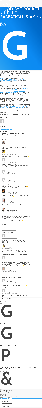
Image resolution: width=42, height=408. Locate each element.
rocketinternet (23, 114)
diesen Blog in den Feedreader (10, 106)
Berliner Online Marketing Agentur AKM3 (14, 89)
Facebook (2, 397)
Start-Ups (4, 405)
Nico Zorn (8, 201)
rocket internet (15, 114)
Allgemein (3, 23)
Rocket (2, 78)
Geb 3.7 (3, 323)
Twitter (6, 397)
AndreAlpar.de (5, 406)
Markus (7, 228)
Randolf (7, 153)
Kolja (7, 292)
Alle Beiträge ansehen (7, 129)
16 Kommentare (3, 25)
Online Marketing (6, 4)
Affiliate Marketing (7, 6)
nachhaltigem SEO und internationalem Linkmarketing (12, 91)
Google (9, 397)
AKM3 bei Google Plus (6, 108)
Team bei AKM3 (19, 103)
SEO (3, 5)
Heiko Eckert (9, 236)
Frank (7, 247)
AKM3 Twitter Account (17, 107)
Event (3, 404)
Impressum (18, 396)
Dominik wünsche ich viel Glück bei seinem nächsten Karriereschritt (13, 80)
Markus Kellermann (10, 210)
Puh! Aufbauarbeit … (8, 345)
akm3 (10, 114)
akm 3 (1, 114)
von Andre (5, 390)
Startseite (4, 3)
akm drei (6, 114)
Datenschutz (12, 396)
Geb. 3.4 (3, 301)
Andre (3, 22)
